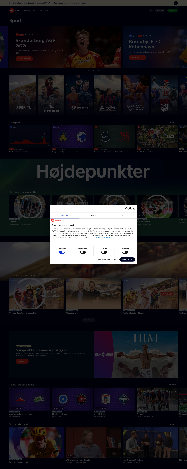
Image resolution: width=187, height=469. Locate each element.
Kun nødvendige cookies (107, 259)
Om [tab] (122, 215)
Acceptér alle (127, 259)
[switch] (83, 252)
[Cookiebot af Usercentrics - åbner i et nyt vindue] (126, 208)
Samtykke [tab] (64, 215)
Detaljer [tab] (93, 215)
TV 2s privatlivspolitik (102, 237)
